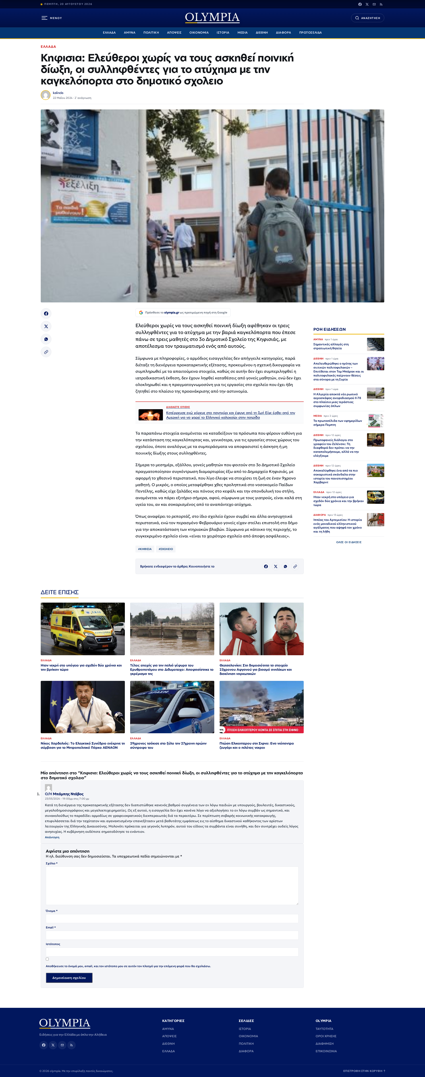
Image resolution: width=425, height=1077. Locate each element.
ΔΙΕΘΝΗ (262, 32)
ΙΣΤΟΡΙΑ (223, 32)
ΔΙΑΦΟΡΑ (283, 32)
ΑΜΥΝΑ (130, 32)
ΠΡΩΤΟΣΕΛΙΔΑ (310, 32)
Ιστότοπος (53, 944)
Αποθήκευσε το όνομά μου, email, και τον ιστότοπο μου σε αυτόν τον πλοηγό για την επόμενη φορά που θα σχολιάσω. (128, 966)
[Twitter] (367, 4)
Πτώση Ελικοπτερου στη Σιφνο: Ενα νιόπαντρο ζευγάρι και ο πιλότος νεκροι (257, 745)
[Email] (374, 4)
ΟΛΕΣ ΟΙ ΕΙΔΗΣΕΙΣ (349, 542)
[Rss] (381, 4)
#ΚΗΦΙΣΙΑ (145, 549)
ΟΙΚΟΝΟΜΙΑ (199, 32)
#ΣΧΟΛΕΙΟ (166, 549)
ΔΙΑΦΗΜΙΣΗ (325, 1044)
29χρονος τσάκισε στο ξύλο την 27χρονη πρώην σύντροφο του (168, 745)
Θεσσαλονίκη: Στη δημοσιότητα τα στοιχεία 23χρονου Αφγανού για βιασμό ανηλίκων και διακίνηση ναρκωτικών (256, 669)
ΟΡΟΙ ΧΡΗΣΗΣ (326, 1036)
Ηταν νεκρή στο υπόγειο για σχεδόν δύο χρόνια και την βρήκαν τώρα (81, 667)
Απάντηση (52, 837)
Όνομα (52, 911)
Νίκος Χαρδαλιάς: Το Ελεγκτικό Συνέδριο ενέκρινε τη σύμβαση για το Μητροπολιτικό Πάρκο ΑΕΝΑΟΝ (83, 745)
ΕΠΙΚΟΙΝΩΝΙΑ (326, 1051)
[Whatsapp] (46, 339)
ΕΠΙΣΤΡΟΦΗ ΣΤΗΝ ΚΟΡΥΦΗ (364, 1071)
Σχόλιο (52, 863)
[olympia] (212, 18)
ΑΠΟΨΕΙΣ (174, 32)
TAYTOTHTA (324, 1029)
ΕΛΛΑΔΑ (109, 32)
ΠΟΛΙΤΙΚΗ (151, 32)
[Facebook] (360, 4)
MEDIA (243, 32)
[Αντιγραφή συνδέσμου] (46, 352)
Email (51, 927)
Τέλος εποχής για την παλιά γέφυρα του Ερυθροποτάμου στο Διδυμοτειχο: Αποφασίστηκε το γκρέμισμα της (172, 669)
